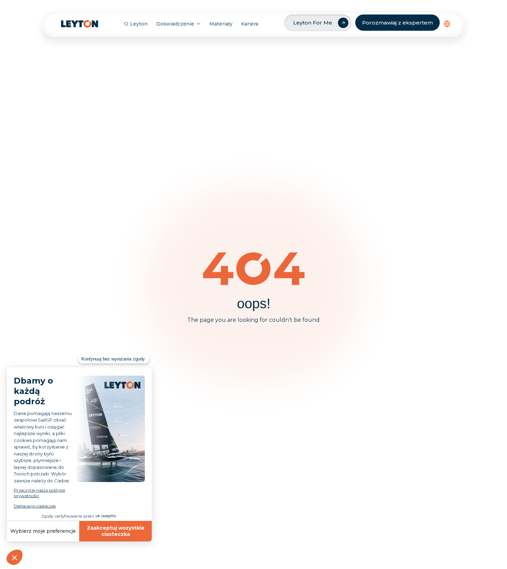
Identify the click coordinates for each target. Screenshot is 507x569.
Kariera (249, 24)
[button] (447, 23)
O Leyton (135, 24)
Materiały (220, 24)
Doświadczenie (175, 24)
